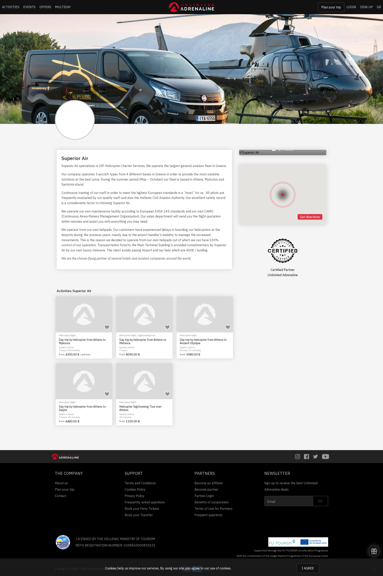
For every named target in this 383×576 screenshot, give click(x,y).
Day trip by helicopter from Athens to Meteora (142, 341)
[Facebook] (306, 456)
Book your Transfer (139, 515)
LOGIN (351, 7)
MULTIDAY (63, 7)
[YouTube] (325, 456)
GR (379, 7)
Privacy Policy (134, 496)
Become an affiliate (208, 483)
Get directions (310, 217)
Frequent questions (208, 515)
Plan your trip (331, 7)
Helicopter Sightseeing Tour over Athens (140, 408)
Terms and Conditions (140, 483)
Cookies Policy (135, 489)
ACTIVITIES (10, 7)
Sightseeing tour (146, 335)
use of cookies (220, 568)
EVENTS (29, 7)
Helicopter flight (67, 335)
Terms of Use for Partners (213, 509)
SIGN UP (366, 7)
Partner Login (204, 496)
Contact (60, 496)
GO (320, 501)
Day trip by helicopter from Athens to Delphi (82, 408)
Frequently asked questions (145, 502)
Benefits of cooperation (211, 502)
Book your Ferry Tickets (142, 509)
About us (61, 483)
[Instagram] (297, 456)
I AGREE (308, 568)
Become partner (206, 489)
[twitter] (315, 456)
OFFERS (45, 7)
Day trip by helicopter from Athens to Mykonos (82, 341)
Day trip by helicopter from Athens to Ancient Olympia (203, 341)
